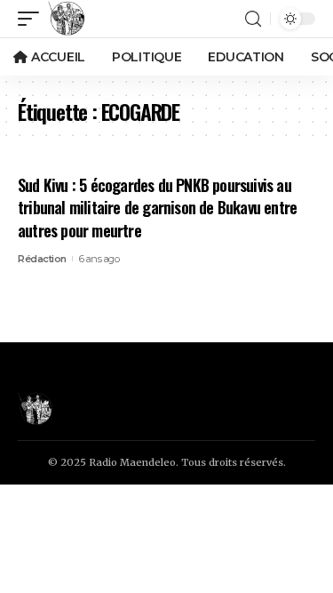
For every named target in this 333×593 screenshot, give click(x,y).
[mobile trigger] (33, 18)
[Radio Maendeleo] (66, 18)
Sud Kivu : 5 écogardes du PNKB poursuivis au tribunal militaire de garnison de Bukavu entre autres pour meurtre (157, 207)
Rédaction (42, 258)
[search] (253, 19)
